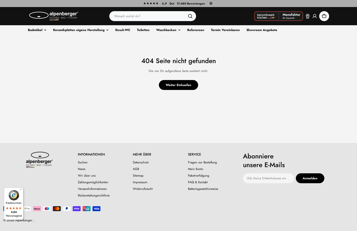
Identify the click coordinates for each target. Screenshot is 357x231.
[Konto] (314, 16)
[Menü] (20, 190)
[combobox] (152, 16)
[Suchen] (190, 16)
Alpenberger (23, 220)
